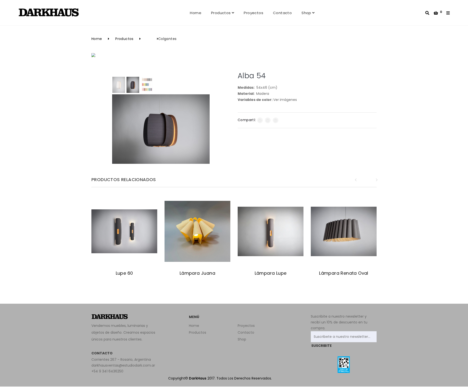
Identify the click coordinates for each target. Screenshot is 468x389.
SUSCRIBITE (321, 345)
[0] (436, 13)
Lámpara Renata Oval (343, 273)
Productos (221, 12)
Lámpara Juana (197, 273)
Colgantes (167, 38)
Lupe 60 (124, 273)
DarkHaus (197, 378)
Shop (307, 12)
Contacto (282, 12)
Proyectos (253, 12)
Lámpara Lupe (271, 273)
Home (195, 12)
